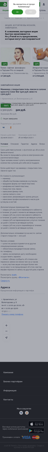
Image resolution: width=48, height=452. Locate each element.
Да (17, 12)
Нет (30, 12)
